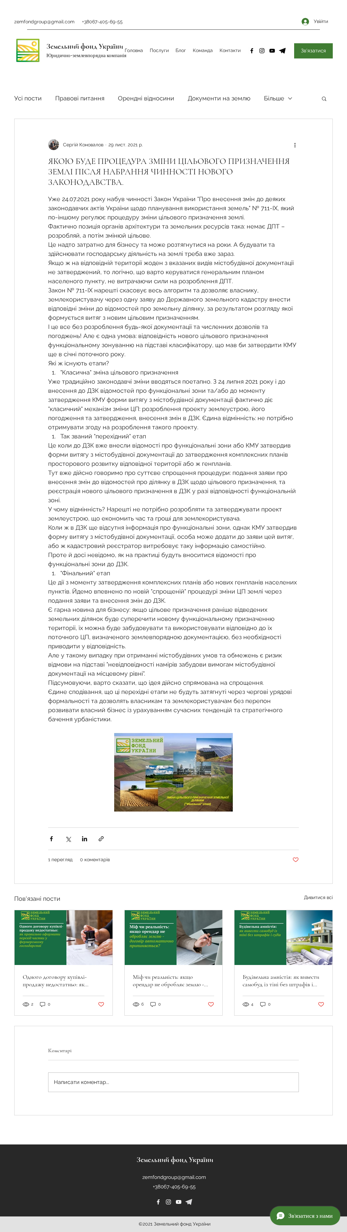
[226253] (188, 1202)
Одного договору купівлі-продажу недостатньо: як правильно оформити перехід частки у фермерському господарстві (59, 980)
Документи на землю (219, 98)
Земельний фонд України (84, 46)
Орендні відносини (146, 98)
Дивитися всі (318, 897)
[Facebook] (251, 50)
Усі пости (28, 98)
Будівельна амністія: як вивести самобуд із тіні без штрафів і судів (281, 980)
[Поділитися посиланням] (101, 839)
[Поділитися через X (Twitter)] (68, 839)
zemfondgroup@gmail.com (44, 21)
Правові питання (79, 98)
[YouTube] (272, 50)
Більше (274, 98)
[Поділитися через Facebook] (51, 839)
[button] (324, 98)
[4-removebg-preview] (282, 50)
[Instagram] (262, 50)
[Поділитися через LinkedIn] (84, 839)
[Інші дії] (295, 145)
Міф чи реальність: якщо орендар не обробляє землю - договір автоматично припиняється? (168, 980)
